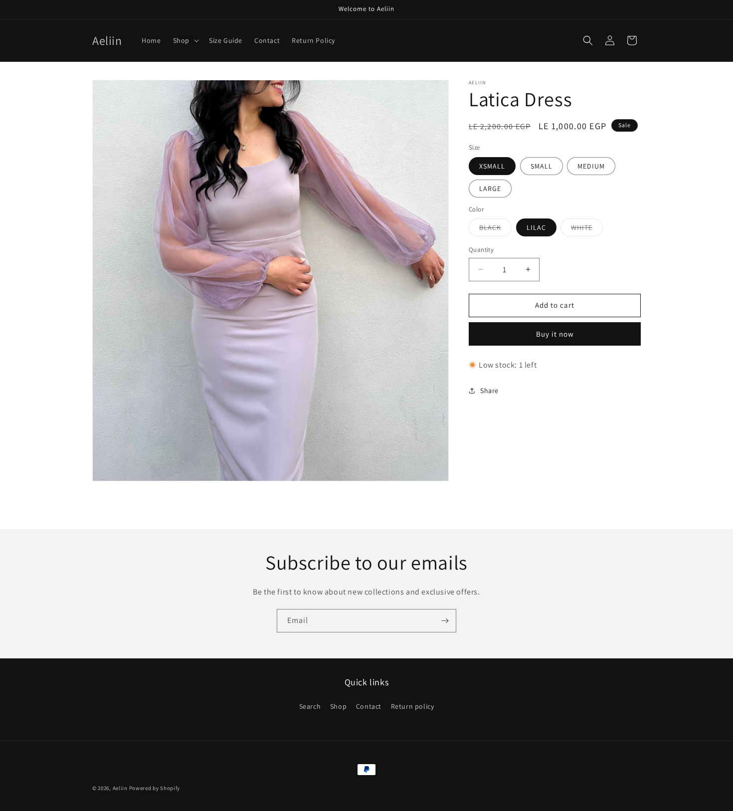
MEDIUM (591, 166)
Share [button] (489, 390)
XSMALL (492, 166)
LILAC (536, 227)
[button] (185, 40)
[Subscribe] (445, 620)
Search (310, 706)
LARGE (490, 188)
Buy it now (555, 334)
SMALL (541, 166)
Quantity (481, 249)
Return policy (412, 706)
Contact (368, 706)
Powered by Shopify (155, 788)
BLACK (495, 229)
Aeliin (120, 788)
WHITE (587, 229)
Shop (338, 706)
